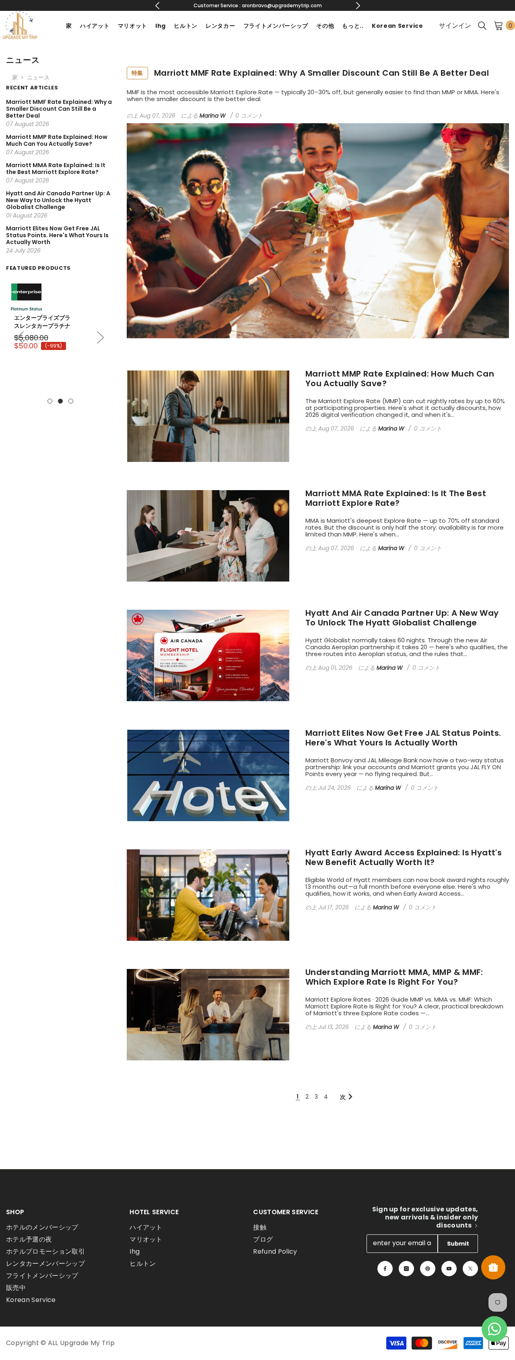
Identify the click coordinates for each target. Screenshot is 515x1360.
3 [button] (70, 401)
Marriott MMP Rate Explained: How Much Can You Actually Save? (399, 378)
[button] (100, 337)
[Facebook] (385, 1268)
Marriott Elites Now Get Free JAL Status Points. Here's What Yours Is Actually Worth (403, 737)
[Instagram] (406, 1268)
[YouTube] (449, 1268)
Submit (458, 1244)
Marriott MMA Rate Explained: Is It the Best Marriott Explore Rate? (395, 498)
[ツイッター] (470, 1268)
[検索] (482, 25)
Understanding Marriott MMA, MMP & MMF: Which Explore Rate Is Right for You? (394, 977)
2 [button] (60, 401)
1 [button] (49, 401)
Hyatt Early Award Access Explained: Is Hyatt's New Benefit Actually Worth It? (403, 857)
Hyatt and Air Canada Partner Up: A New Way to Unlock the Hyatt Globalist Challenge (402, 617)
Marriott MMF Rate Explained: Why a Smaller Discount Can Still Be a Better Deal (310, 73)
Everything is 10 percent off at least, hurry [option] (257, 5)
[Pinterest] (427, 1268)
